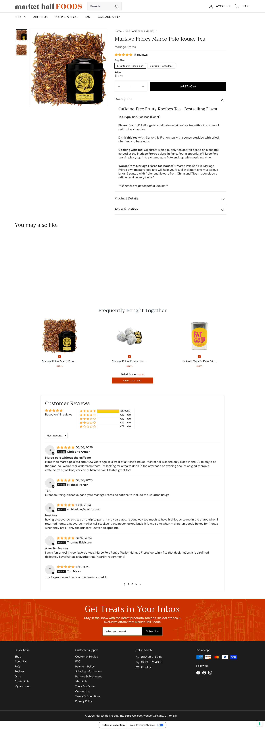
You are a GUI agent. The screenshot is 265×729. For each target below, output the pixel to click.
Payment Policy (85, 666)
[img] (66, 447)
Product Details (126, 198)
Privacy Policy (84, 701)
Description (123, 99)
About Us (40, 17)
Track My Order (85, 686)
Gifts (18, 676)
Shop (18, 656)
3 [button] (132, 584)
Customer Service (86, 656)
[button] (124, 54)
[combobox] (104, 6)
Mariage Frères (125, 47)
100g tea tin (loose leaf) (130, 66)
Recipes (20, 671)
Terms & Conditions (87, 696)
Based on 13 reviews (58, 414)
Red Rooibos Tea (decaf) (140, 31)
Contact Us (22, 681)
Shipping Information (88, 671)
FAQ (87, 17)
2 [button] (128, 584)
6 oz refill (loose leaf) (161, 66)
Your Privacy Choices (142, 725)
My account (22, 686)
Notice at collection (113, 725)
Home (118, 31)
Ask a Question (126, 209)
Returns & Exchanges (88, 676)
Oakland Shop (109, 17)
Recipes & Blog (66, 17)
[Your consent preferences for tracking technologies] (260, 724)
